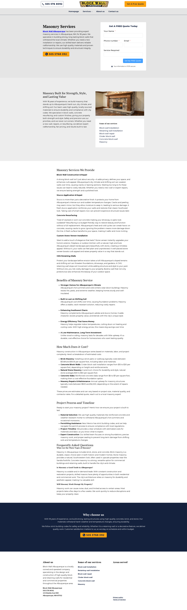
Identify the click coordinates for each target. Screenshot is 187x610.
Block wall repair (107, 134)
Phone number (111, 41)
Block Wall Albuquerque (54, 31)
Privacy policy (118, 597)
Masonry (103, 142)
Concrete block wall (108, 139)
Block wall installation (109, 128)
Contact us (113, 11)
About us (100, 11)
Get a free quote (135, 4)
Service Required (111, 50)
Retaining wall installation (111, 131)
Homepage (74, 11)
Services (87, 11)
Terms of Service (119, 600)
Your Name (109, 31)
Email (126, 41)
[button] (52, 4)
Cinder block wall (107, 136)
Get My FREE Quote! (133, 61)
